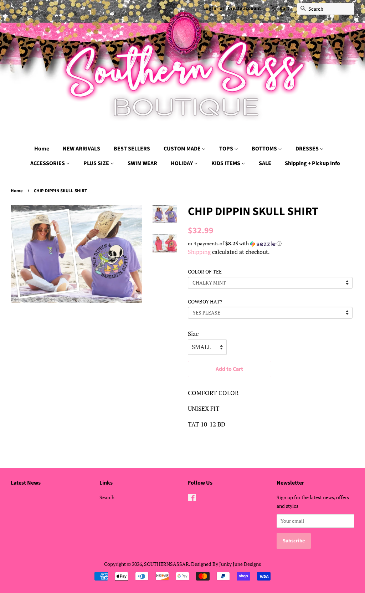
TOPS (226, 149)
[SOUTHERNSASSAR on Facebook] (192, 498)
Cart (284, 8)
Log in (209, 8)
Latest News (26, 483)
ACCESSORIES (48, 163)
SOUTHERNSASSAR (166, 564)
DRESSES (307, 149)
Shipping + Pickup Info (312, 163)
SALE (265, 163)
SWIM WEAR (142, 163)
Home (41, 149)
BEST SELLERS (132, 149)
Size (193, 333)
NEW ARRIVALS (81, 149)
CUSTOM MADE (183, 149)
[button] (271, 243)
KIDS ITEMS (226, 163)
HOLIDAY (182, 163)
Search (106, 497)
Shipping (199, 252)
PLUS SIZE (96, 163)
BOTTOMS (265, 149)
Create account (244, 8)
